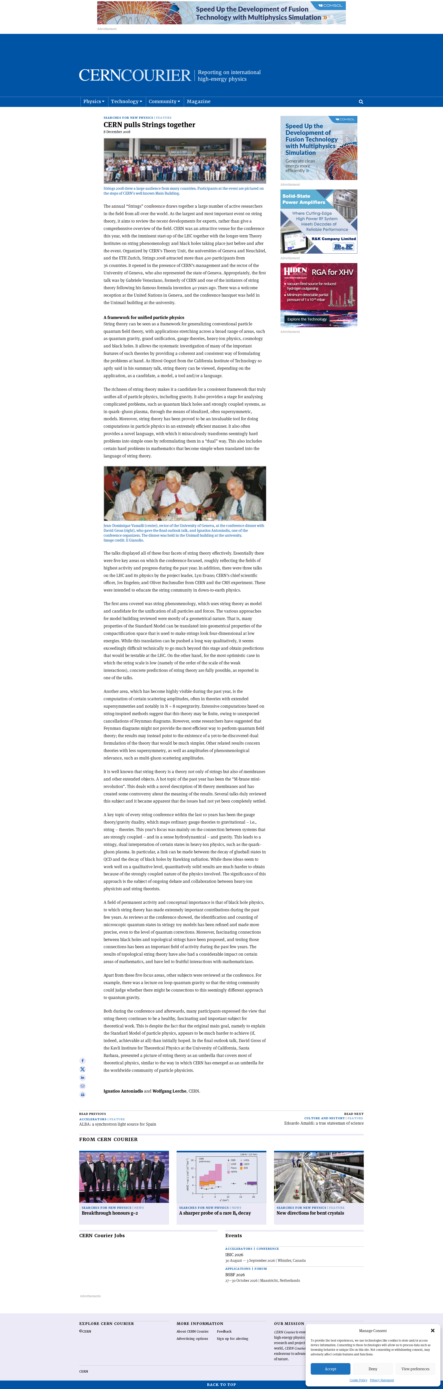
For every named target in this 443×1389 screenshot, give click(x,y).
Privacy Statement (382, 1380)
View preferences (415, 1368)
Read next (354, 1114)
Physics (92, 101)
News (139, 1208)
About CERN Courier (193, 1332)
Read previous (92, 1114)
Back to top (221, 1384)
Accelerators (93, 1119)
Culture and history (324, 1118)
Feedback (224, 1332)
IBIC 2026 (234, 1254)
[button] (432, 1330)
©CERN (85, 1332)
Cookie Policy (358, 1380)
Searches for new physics (128, 118)
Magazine (198, 101)
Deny (373, 1368)
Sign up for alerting (232, 1339)
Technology (125, 101)
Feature (164, 118)
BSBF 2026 (235, 1274)
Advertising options (192, 1339)
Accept (330, 1368)
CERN (83, 1372)
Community (163, 101)
